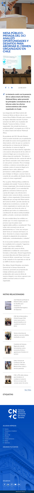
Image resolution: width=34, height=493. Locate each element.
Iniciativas (7, 436)
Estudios (6, 432)
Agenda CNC (7, 434)
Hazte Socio (7, 442)
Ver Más (28, 390)
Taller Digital (28, 491)
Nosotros (6, 429)
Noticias (6, 440)
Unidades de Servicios (9, 438)
